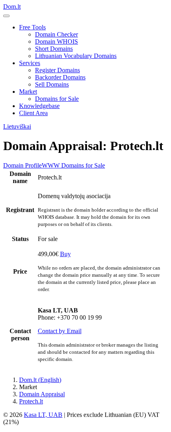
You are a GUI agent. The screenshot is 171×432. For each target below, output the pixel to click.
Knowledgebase (39, 105)
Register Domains (57, 70)
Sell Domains (52, 84)
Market (28, 91)
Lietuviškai (17, 126)
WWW (51, 165)
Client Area (33, 113)
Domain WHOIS (56, 41)
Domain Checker (56, 34)
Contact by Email (60, 331)
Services (29, 63)
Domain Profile (22, 165)
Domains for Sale (57, 98)
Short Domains (54, 48)
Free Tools (32, 27)
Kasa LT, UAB (43, 414)
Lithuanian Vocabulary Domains (76, 55)
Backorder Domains (60, 77)
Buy (65, 254)
